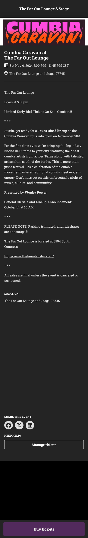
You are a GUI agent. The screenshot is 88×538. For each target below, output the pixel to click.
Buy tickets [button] (44, 529)
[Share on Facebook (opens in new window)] (8, 425)
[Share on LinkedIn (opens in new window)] (30, 425)
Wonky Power (36, 192)
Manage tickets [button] (44, 444)
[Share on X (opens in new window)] (19, 425)
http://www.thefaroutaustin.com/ (29, 256)
